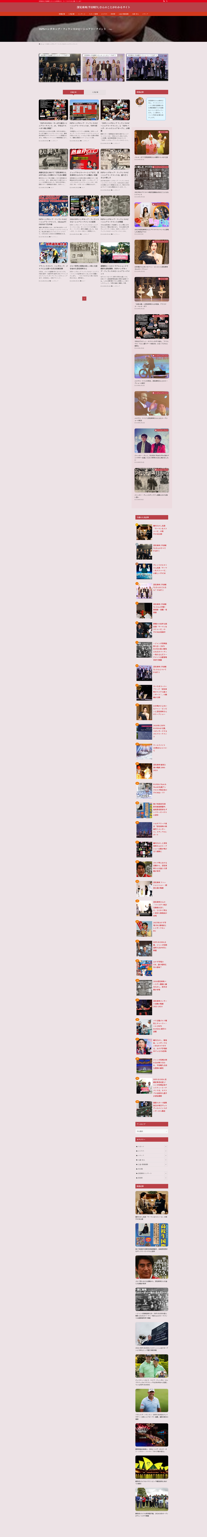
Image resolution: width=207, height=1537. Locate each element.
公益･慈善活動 (143, 1164)
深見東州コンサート (145, 1173)
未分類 (140, 1169)
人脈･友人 (141, 1160)
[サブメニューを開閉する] (165, 1146)
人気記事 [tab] (95, 92)
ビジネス (141, 1151)
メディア (141, 1155)
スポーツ (141, 1146)
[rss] (164, 1)
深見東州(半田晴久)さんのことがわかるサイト (103, 7)
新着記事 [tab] (73, 92)
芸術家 (140, 1178)
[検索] (166, 1)
